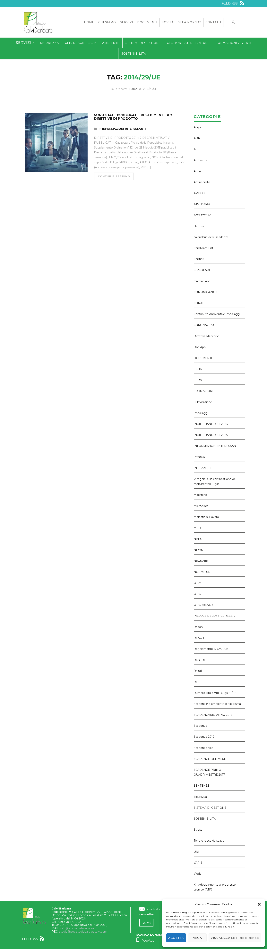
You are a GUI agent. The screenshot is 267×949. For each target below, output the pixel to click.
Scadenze (200, 726)
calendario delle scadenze (211, 237)
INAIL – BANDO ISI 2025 (211, 435)
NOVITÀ (167, 22)
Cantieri (199, 259)
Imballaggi (201, 413)
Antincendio (202, 182)
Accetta (176, 937)
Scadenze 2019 (204, 736)
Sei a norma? (189, 22)
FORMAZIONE (204, 391)
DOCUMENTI (203, 358)
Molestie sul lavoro (206, 517)
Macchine (200, 495)
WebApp (148, 940)
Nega (197, 937)
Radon (198, 627)
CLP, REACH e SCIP (80, 43)
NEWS (198, 550)
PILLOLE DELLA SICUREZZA (214, 616)
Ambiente (110, 43)
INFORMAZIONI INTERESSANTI (124, 129)
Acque (198, 127)
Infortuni (199, 457)
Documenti (147, 22)
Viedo (198, 873)
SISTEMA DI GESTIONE (210, 807)
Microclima (201, 506)
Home (89, 22)
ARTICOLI (200, 193)
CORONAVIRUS (205, 325)
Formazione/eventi (233, 43)
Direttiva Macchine (207, 336)
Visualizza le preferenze (235, 937)
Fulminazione (203, 402)
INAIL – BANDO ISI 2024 (211, 424)
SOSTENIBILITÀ (205, 818)
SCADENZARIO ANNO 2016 (213, 715)
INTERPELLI (202, 468)
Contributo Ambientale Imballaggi (217, 314)
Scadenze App (203, 748)
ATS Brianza (202, 204)
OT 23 (198, 583)
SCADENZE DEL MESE (210, 759)
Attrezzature (202, 215)
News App (201, 561)
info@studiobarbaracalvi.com (79, 928)
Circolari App (202, 281)
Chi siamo (107, 22)
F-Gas (198, 380)
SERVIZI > (25, 43)
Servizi (126, 22)
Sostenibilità (133, 53)
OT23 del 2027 (203, 605)
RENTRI (199, 660)
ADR (197, 138)
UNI (196, 852)
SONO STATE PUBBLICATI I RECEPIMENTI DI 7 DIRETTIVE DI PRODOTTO (133, 117)
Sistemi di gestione (143, 43)
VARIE (198, 862)
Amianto (199, 171)
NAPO (198, 539)
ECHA (198, 369)
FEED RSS (230, 3)
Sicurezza (49, 43)
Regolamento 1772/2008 (211, 649)
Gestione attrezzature (188, 43)
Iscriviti (146, 922)
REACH (199, 638)
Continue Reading (114, 176)
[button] (259, 904)
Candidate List (203, 248)
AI (195, 149)
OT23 (197, 594)
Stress (198, 829)
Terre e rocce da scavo (209, 840)
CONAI (198, 303)
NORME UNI (202, 572)
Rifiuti (198, 671)
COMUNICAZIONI (206, 292)
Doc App (200, 347)
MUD (197, 528)
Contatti (213, 22)
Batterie (199, 226)
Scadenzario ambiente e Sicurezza (217, 704)
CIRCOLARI (202, 270)
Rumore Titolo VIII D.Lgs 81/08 (215, 693)
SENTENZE (202, 785)
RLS (196, 682)
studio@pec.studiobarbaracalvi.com (83, 931)
